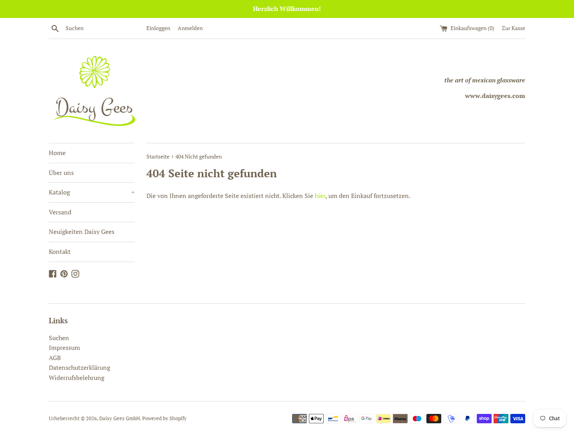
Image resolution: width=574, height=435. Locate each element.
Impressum (64, 347)
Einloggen (158, 28)
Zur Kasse (513, 28)
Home (57, 152)
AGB (55, 357)
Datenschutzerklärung (79, 367)
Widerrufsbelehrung (76, 377)
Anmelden (190, 28)
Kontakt (60, 251)
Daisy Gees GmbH (119, 418)
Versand (60, 212)
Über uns (61, 172)
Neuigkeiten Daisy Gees (81, 231)
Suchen (59, 337)
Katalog (92, 192)
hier (320, 195)
